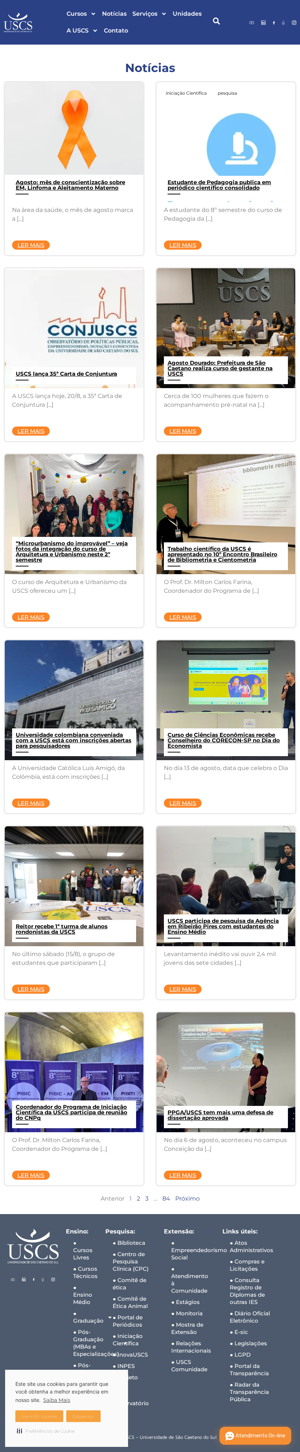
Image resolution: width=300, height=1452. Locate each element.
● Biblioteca (129, 1242)
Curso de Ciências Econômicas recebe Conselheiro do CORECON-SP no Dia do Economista (224, 740)
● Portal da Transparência (249, 1369)
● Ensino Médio (82, 1294)
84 (166, 1198)
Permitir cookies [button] (39, 1416)
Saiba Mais (56, 1400)
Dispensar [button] (83, 1416)
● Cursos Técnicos (85, 1272)
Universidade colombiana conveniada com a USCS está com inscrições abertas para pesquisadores (73, 740)
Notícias (114, 13)
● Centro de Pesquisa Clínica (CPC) (131, 1261)
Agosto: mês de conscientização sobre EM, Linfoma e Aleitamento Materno (70, 185)
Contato (116, 30)
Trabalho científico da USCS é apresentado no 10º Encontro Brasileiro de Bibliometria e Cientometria (222, 554)
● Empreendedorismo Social (193, 1250)
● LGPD (240, 1354)
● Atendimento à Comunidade (189, 1279)
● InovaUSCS (130, 1354)
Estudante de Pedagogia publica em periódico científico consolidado (219, 185)
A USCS (78, 30)
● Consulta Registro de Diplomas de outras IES (247, 1291)
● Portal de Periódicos (128, 1321)
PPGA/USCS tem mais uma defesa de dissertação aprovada (220, 1115)
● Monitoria (187, 1313)
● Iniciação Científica (128, 1339)
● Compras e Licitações (247, 1265)
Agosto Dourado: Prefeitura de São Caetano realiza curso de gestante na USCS (220, 368)
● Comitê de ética (129, 1284)
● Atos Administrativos (251, 1246)
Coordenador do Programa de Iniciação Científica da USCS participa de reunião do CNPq (71, 1112)
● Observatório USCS (131, 1403)
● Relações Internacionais (191, 1347)
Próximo (187, 1198)
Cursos (77, 13)
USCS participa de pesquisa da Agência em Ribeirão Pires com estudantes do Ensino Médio (223, 926)
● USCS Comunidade (189, 1365)
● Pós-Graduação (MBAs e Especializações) (85, 1342)
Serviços (144, 13)
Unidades (187, 13)
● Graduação (85, 1317)
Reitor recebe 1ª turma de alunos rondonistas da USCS (62, 929)
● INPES (124, 1365)
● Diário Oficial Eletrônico (250, 1317)
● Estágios (185, 1302)
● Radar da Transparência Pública (249, 1392)
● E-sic (239, 1331)
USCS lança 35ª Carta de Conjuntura (66, 373)
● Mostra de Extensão (187, 1328)
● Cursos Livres (83, 1250)
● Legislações (248, 1343)
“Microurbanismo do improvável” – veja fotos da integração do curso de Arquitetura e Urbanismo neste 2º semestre (72, 551)
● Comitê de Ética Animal (130, 1302)
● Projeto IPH (125, 1381)
